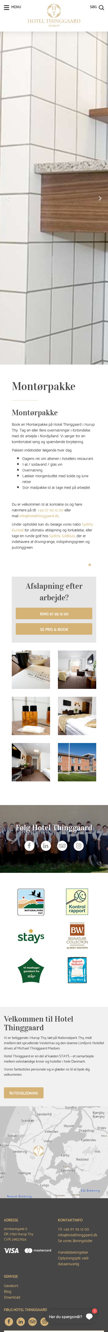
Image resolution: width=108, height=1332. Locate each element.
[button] (8, 198)
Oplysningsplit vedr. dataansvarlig (74, 1260)
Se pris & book (54, 629)
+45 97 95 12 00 (76, 1228)
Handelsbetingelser (73, 1251)
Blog (7, 1291)
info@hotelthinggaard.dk (77, 1234)
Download (12, 1296)
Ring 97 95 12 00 (54, 613)
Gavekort (11, 1285)
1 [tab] (89, 564)
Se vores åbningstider (75, 1240)
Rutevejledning (23, 1093)
